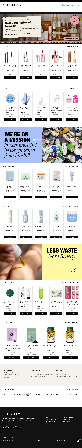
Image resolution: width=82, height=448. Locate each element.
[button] (41, 224)
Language (31, 226)
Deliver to (31, 221)
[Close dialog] (53, 215)
